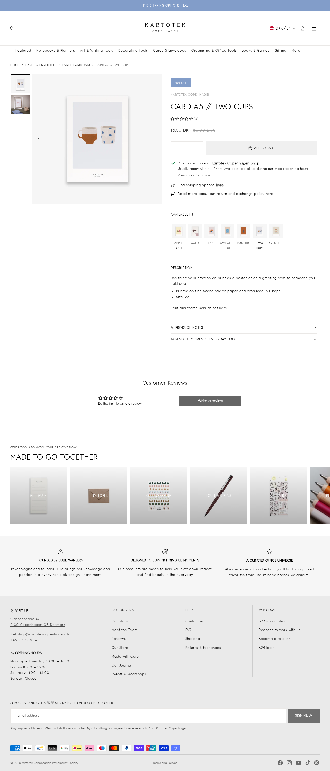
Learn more (92, 575)
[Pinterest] (317, 763)
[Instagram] (289, 763)
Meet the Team (125, 630)
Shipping (192, 639)
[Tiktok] (307, 763)
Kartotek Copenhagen (190, 94)
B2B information (272, 621)
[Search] (12, 28)
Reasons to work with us (279, 630)
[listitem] (296, 51)
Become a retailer (274, 639)
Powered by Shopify (65, 762)
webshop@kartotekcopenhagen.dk (40, 634)
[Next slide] (324, 5)
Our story (120, 621)
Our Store (120, 648)
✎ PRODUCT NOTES (187, 328)
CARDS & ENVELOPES (41, 65)
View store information (194, 175)
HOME (14, 65)
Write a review (210, 400)
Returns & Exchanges (203, 648)
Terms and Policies (165, 762)
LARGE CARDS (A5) (76, 65)
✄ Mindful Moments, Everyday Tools (204, 339)
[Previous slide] (5, 5)
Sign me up (303, 715)
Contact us (194, 621)
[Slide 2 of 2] (20, 104)
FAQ (188, 630)
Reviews (119, 639)
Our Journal (122, 665)
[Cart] (314, 28)
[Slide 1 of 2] (20, 84)
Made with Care (125, 656)
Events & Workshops (129, 674)
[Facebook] (280, 763)
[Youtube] (298, 763)
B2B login (267, 648)
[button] (182, 119)
